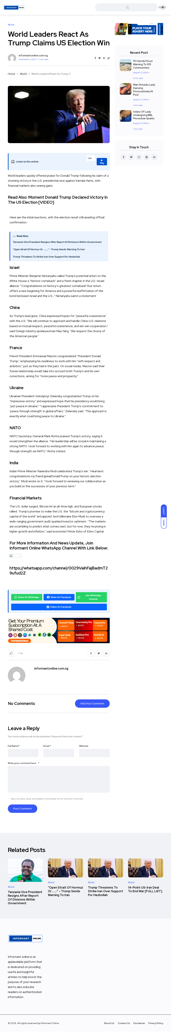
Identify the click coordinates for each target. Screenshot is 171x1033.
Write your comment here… (23, 763)
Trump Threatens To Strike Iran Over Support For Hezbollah (46, 256)
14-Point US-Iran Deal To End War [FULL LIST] (145, 889)
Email (47, 745)
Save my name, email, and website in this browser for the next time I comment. (47, 798)
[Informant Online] (14, 7)
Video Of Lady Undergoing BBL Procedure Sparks (143, 115)
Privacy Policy (155, 1023)
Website (83, 745)
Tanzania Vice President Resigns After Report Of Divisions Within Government (57, 242)
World (23, 74)
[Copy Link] (108, 58)
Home (11, 74)
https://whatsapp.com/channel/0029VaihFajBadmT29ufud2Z (59, 570)
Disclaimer (139, 1023)
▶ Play (102, 161)
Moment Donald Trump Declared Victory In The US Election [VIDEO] (58, 200)
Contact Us (124, 1023)
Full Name (14, 745)
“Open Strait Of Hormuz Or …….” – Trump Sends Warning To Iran (65, 891)
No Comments (21, 703)
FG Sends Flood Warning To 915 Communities (142, 64)
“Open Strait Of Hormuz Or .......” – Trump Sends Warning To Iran (49, 249)
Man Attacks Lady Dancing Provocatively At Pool (144, 89)
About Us (109, 1023)
